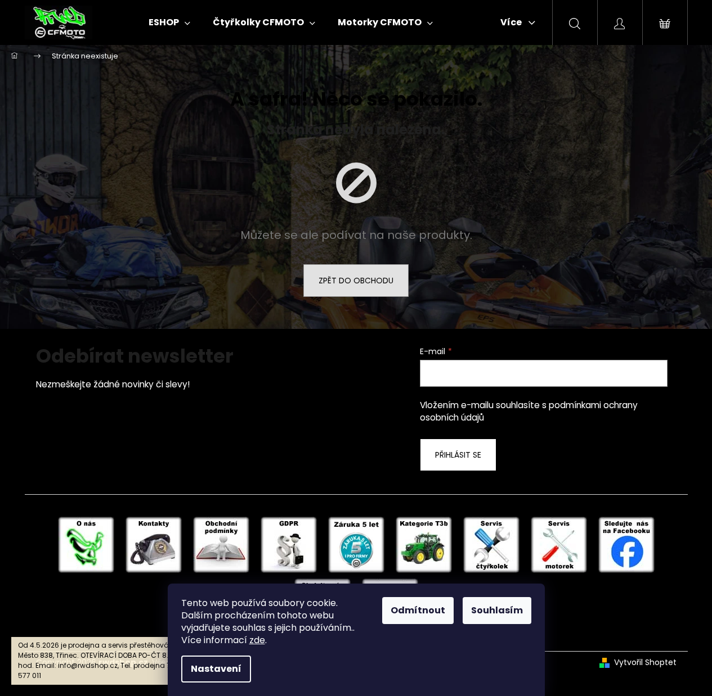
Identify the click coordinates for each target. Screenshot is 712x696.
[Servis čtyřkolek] (491, 544)
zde (257, 640)
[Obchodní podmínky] (221, 544)
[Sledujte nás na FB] (626, 544)
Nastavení (216, 668)
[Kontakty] (154, 544)
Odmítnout (418, 610)
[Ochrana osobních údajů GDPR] (289, 544)
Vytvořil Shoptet (645, 662)
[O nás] (86, 544)
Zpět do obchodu (356, 280)
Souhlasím (497, 610)
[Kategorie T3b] (424, 544)
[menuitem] (169, 22)
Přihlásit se (458, 454)
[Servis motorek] (559, 544)
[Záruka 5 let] (356, 544)
